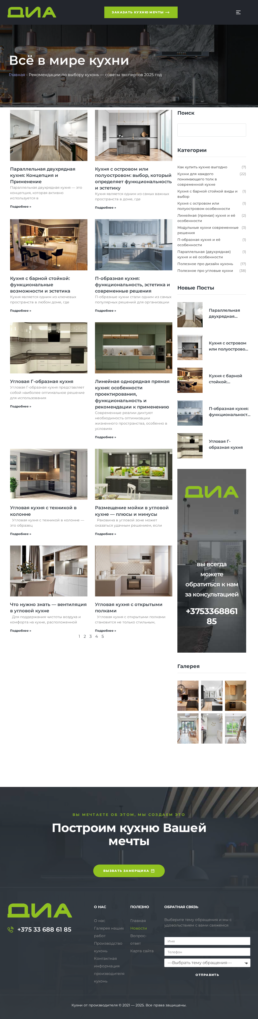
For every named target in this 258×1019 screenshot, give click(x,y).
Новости (138, 928)
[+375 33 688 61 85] (11, 930)
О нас (99, 920)
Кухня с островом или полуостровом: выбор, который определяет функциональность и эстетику (229, 346)
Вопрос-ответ (138, 939)
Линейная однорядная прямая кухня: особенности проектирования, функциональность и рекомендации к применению (132, 394)
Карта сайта (142, 950)
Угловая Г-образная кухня (41, 381)
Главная (17, 74)
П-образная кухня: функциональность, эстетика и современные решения (132, 285)
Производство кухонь (108, 947)
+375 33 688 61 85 (44, 929)
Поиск (186, 113)
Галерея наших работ (109, 932)
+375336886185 (212, 616)
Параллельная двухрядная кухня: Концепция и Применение (42, 175)
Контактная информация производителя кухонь (109, 969)
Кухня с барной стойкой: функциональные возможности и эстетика (40, 285)
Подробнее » (20, 206)
